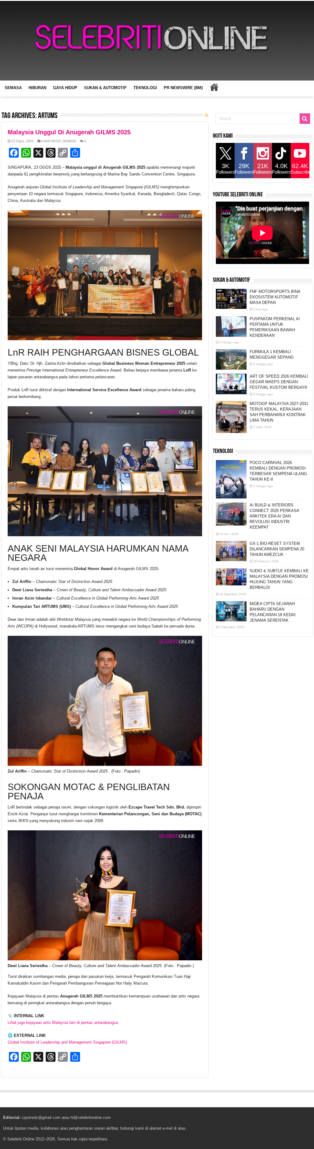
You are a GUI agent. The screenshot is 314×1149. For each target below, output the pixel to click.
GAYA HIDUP (65, 87)
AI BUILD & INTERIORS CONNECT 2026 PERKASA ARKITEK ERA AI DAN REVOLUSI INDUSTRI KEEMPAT (274, 516)
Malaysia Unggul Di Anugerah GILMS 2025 (69, 132)
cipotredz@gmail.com (41, 1117)
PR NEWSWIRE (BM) (183, 87)
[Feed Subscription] (206, 115)
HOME (214, 87)
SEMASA (13, 87)
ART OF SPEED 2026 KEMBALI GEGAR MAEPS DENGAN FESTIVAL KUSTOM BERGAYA (279, 382)
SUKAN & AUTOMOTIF (105, 87)
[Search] (305, 118)
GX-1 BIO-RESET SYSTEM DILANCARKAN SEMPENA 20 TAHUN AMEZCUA (277, 549)
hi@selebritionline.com (91, 1117)
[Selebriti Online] (157, 41)
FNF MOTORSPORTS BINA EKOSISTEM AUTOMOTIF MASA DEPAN (275, 297)
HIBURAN (37, 87)
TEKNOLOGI (145, 87)
